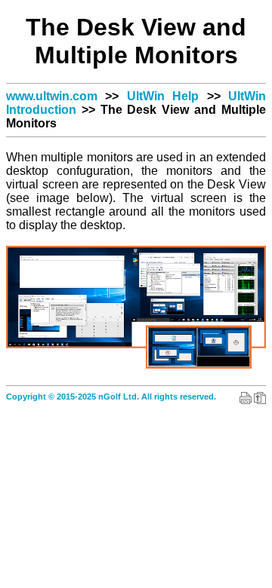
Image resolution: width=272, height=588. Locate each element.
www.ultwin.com (51, 96)
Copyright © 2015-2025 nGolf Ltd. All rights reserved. (111, 396)
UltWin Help (163, 96)
